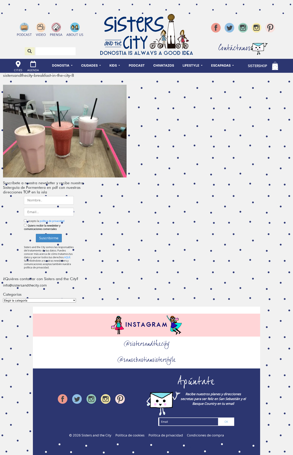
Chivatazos (163, 65)
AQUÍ (67, 257)
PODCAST (137, 65)
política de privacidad (52, 221)
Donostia (61, 65)
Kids (113, 65)
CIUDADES (89, 65)
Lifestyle (191, 65)
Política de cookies (130, 435)
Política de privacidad (165, 435)
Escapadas (221, 65)
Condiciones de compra (205, 435)
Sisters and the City (96, 435)
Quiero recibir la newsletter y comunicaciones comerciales (42, 227)
